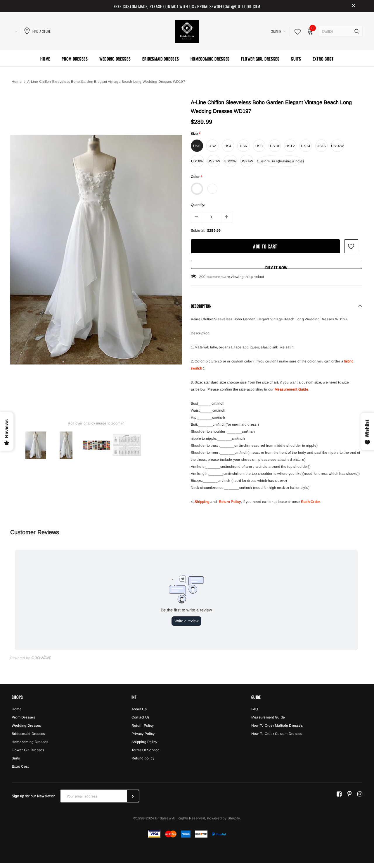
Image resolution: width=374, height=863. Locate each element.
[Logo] (187, 30)
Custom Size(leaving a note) (280, 161)
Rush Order (310, 502)
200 (202, 277)
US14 (305, 146)
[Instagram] (359, 793)
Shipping (202, 502)
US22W (230, 161)
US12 (290, 146)
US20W (213, 161)
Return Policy (230, 502)
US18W (197, 161)
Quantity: (198, 205)
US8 (259, 146)
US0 (196, 146)
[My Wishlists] (296, 31)
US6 (243, 146)
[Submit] (133, 796)
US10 (274, 146)
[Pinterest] (349, 793)
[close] (353, 6)
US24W (246, 161)
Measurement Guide (291, 389)
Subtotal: (198, 230)
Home (17, 82)
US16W (337, 146)
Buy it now (276, 266)
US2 (212, 146)
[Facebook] (339, 793)
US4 (228, 146)
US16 (321, 146)
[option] (96, 250)
